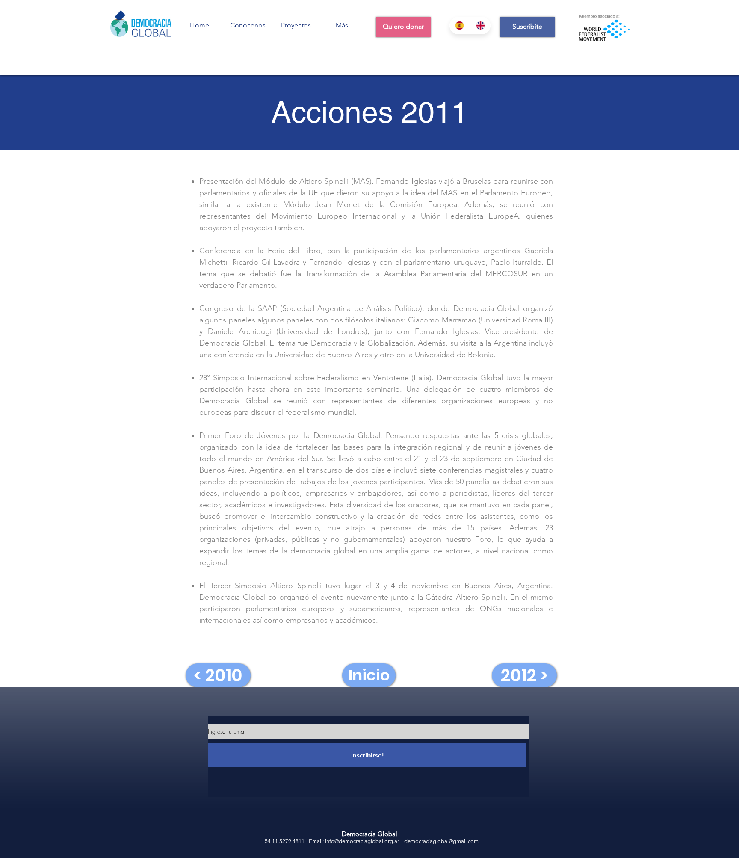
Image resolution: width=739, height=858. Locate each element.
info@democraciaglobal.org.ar (362, 841)
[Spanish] (459, 25)
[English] (480, 25)
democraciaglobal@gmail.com (441, 841)
